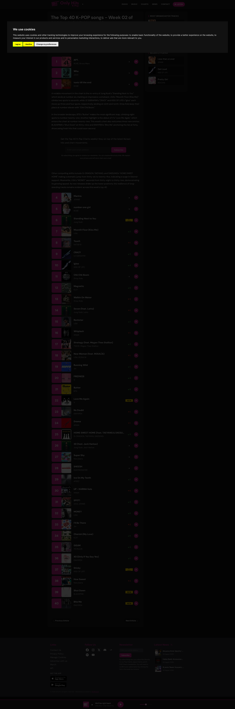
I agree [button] (18, 44)
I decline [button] (28, 44)
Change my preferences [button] (46, 44)
